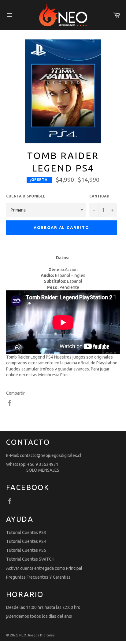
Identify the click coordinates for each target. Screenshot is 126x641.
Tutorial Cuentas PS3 (26, 532)
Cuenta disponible (25, 196)
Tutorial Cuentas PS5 (26, 550)
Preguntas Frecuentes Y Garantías (38, 577)
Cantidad (99, 196)
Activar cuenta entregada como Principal (44, 568)
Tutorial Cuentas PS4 (26, 541)
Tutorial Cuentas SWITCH (30, 559)
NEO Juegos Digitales (36, 635)
